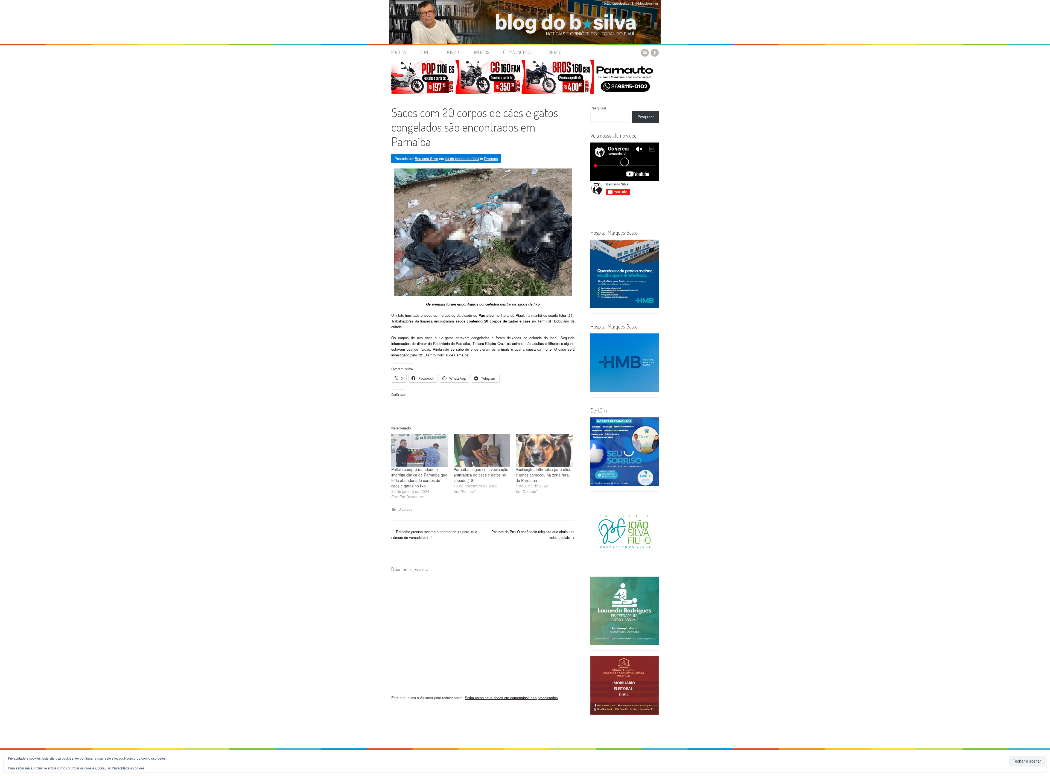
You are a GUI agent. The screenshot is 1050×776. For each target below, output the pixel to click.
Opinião (452, 52)
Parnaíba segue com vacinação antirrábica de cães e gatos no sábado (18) (481, 475)
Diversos (480, 52)
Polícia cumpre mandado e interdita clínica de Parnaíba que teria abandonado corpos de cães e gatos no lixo (419, 478)
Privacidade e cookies (128, 768)
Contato (553, 52)
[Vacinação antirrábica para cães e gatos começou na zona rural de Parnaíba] (544, 450)
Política (398, 52)
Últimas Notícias (518, 52)
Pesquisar (598, 108)
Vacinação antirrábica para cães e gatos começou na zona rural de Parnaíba (543, 475)
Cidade (425, 52)
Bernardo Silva (426, 158)
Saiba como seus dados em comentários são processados (511, 697)
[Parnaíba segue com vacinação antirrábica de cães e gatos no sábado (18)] (482, 450)
